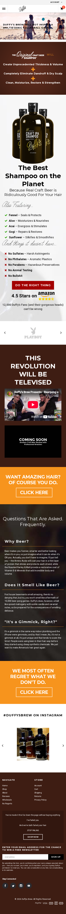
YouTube (29, 886)
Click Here (34, 492)
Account (54, 2)
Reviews (6, 796)
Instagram (21, 886)
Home (5, 786)
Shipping (38, 793)
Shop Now (33, 837)
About (4, 793)
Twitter (13, 886)
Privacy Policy (40, 800)
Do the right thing (33, 285)
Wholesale (7, 800)
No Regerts (7, 804)
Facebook (5, 886)
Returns (37, 796)
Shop (4, 789)
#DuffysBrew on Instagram (32, 715)
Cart (36, 789)
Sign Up (56, 857)
